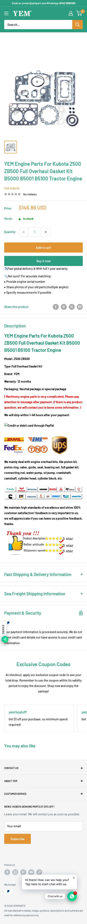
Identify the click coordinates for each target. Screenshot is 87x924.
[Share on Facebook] (56, 307)
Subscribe (17, 839)
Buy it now (44, 261)
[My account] (71, 13)
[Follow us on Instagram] (15, 872)
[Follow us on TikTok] (39, 872)
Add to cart (43, 247)
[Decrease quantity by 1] (23, 232)
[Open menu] (6, 13)
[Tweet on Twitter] (72, 307)
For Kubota (11, 188)
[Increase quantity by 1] (45, 232)
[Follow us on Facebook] (7, 872)
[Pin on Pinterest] (64, 307)
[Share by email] (80, 307)
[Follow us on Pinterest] (23, 872)
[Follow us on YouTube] (31, 872)
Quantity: (10, 232)
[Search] (77, 24)
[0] (79, 13)
